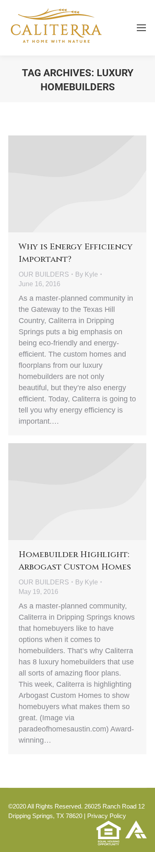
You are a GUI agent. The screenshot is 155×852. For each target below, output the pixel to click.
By (86, 274)
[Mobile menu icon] (141, 27)
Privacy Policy (106, 815)
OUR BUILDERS (44, 274)
